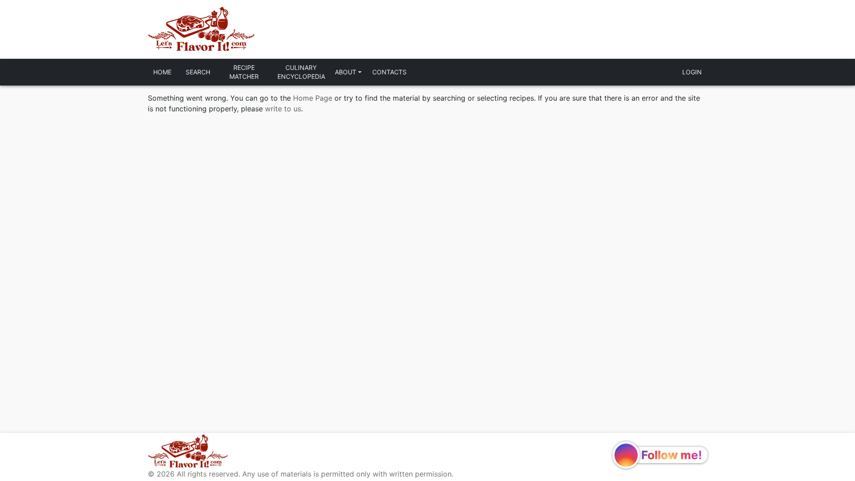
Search (198, 72)
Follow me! (671, 455)
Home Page (312, 98)
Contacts (389, 72)
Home (162, 72)
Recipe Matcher (244, 72)
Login (692, 72)
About (345, 72)
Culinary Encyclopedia (301, 72)
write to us (283, 108)
